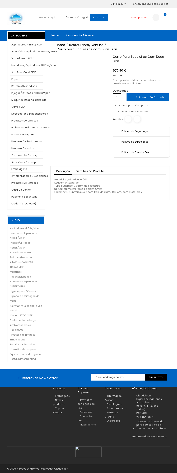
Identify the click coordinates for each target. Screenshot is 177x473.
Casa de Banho (21, 189)
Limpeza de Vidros (23, 148)
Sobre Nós (86, 412)
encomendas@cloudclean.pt (150, 436)
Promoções (62, 396)
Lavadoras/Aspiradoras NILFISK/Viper (28, 65)
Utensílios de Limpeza (23, 349)
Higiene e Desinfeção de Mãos (28, 127)
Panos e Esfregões (22, 134)
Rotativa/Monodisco (24, 86)
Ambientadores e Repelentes (28, 176)
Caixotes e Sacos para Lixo (26, 305)
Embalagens (19, 169)
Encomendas (115, 408)
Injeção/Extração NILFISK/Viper (28, 93)
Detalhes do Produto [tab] (90, 171)
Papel (25, 79)
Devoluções (114, 404)
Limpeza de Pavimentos (26, 141)
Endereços (113, 421)
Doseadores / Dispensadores (28, 113)
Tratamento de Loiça (25, 155)
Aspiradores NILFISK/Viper (27, 44)
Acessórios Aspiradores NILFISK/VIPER (28, 51)
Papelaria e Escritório (24, 196)
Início (55, 35)
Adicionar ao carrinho (148, 97)
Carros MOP (18, 107)
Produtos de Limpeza (25, 120)
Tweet (137, 119)
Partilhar (128, 119)
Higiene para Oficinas (23, 291)
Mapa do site (88, 424)
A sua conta (113, 388)
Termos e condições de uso (86, 404)
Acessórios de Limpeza (25, 162)
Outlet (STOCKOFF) (23, 203)
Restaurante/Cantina (23, 359)
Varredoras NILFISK (22, 58)
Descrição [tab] (63, 171)
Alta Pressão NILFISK (25, 72)
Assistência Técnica (80, 35)
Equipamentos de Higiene (25, 354)
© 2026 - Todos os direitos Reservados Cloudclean (37, 468)
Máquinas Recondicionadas (28, 100)
